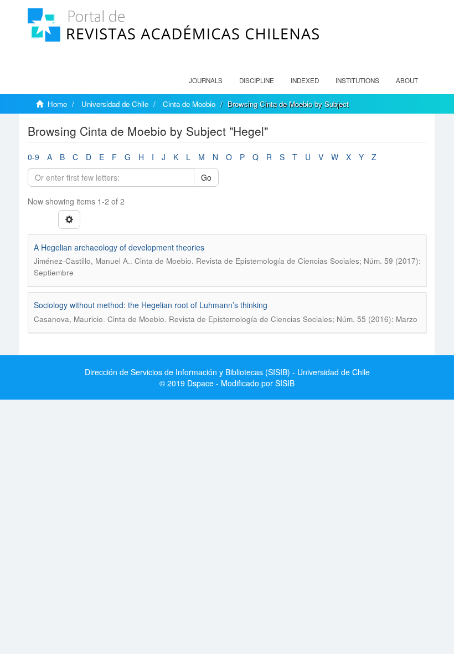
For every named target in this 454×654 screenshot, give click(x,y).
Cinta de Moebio (189, 104)
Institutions (357, 80)
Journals (206, 80)
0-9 (33, 156)
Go (206, 177)
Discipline (256, 80)
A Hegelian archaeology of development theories (119, 247)
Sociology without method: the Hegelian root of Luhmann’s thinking (150, 304)
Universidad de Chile (114, 104)
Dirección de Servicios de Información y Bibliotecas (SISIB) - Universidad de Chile (227, 371)
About (407, 80)
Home (57, 104)
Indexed (305, 80)
